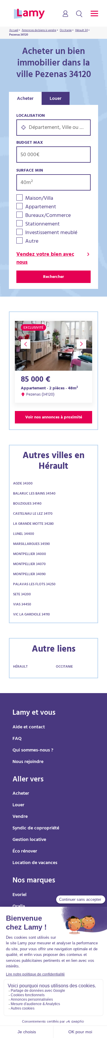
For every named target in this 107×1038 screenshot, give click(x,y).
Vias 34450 (22, 605)
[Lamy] (29, 14)
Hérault (20, 667)
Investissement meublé (51, 233)
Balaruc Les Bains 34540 (34, 494)
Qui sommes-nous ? (32, 750)
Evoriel (19, 895)
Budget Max (29, 143)
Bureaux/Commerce (48, 216)
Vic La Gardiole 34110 (31, 615)
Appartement (40, 208)
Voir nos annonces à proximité (53, 418)
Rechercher (53, 277)
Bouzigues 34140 (27, 504)
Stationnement (42, 225)
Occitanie (64, 667)
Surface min (29, 171)
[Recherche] (79, 14)
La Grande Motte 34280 (33, 524)
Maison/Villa (39, 199)
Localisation (30, 116)
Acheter (25, 99)
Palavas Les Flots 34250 (34, 584)
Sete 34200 (22, 594)
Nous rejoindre (27, 762)
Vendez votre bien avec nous (45, 259)
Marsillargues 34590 (31, 544)
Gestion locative (29, 840)
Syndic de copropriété (35, 828)
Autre (31, 242)
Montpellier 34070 (29, 564)
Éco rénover (24, 851)
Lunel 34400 (23, 534)
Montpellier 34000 (29, 554)
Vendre (20, 817)
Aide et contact (28, 727)
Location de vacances (34, 863)
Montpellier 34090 (29, 574)
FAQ (17, 739)
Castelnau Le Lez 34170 (33, 514)
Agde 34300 (23, 484)
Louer (56, 99)
